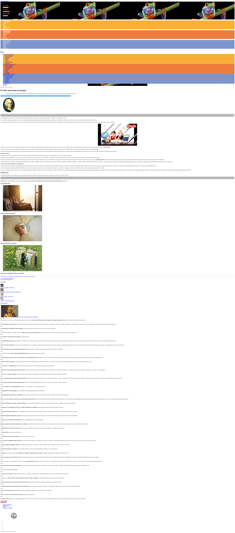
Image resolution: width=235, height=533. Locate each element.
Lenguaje (5, 26)
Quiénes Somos (6, 505)
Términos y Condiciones (7, 507)
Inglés (4, 25)
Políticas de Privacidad (7, 504)
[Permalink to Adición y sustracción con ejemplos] (2, 299)
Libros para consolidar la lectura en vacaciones (12, 273)
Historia (4, 24)
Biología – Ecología (7, 41)
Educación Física (6, 22)
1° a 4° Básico (8, 54)
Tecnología (5, 23)
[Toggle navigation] (0, 50)
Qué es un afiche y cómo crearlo (6, 296)
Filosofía (4, 44)
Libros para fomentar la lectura (8, 243)
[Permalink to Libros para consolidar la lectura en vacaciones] (22, 270)
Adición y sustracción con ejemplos (7, 300)
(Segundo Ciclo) (3, 276)
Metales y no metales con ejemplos (7, 287)
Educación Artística (6, 20)
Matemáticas (5, 28)
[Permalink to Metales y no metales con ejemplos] (2, 286)
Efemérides (5, 18)
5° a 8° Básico (9, 64)
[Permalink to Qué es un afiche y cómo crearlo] (2, 295)
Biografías (5, 17)
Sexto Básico (32, 276)
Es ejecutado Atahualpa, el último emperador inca (28, 316)
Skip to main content (4, 1)
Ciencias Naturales (6, 27)
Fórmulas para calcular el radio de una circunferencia (10, 291)
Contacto (4, 506)
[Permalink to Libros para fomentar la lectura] (22, 240)
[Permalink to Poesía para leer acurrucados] (22, 210)
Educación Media (9, 74)
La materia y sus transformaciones (24, 276)
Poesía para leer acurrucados (7, 213)
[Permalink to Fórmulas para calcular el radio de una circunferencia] (2, 290)
